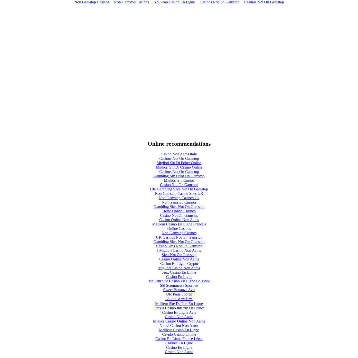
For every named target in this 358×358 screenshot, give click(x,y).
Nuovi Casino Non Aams (179, 325)
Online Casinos (179, 228)
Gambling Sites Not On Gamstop (179, 176)
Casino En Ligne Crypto (179, 263)
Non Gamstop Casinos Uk (179, 198)
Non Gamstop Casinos (179, 202)
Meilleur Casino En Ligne (179, 330)
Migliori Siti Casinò (179, 180)
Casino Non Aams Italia (179, 154)
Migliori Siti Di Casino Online (179, 167)
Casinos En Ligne (179, 343)
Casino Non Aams (179, 317)
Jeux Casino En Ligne (179, 272)
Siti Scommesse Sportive (179, 285)
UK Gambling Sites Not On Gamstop (179, 189)
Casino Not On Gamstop (179, 185)
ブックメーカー (179, 299)
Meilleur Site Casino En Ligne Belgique (179, 281)
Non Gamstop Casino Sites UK (179, 193)
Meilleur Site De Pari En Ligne (179, 304)
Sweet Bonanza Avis (179, 290)
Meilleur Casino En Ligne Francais (179, 224)
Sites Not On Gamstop (179, 255)
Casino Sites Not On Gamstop (179, 246)
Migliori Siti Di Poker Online (179, 163)
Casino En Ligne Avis (179, 312)
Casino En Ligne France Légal (179, 339)
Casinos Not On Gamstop (179, 158)
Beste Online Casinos (179, 211)
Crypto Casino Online (179, 334)
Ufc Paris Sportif (179, 294)
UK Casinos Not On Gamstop (179, 237)
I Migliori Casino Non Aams (179, 250)
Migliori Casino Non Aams (179, 268)
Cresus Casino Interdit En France (179, 308)
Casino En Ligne (179, 277)
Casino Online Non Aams (179, 220)
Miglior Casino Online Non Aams (179, 321)
